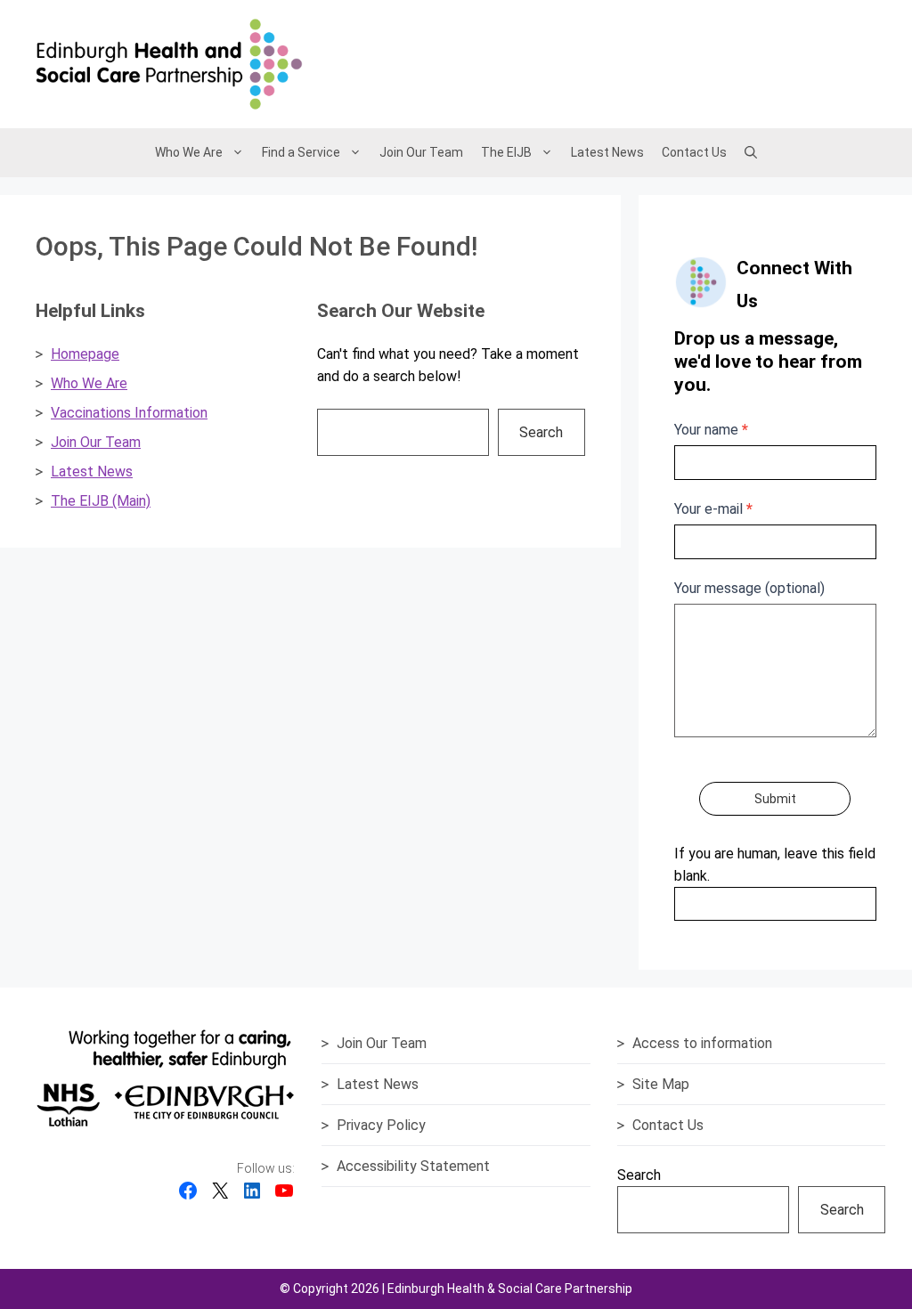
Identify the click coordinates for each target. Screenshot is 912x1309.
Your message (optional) (749, 588)
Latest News (607, 152)
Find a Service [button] (301, 152)
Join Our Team (421, 152)
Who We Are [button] (189, 152)
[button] (751, 152)
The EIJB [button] (506, 152)
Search (541, 432)
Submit (775, 799)
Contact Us (694, 152)
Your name (711, 429)
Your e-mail (713, 508)
